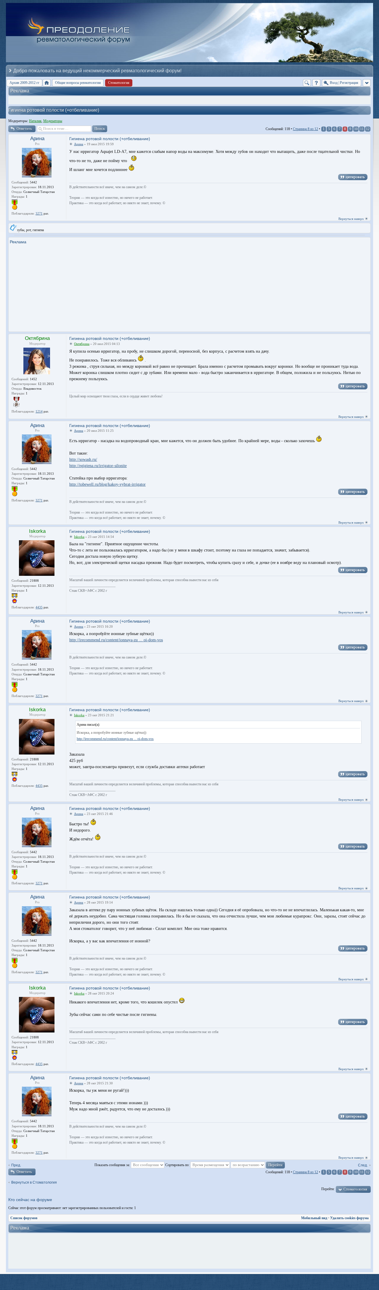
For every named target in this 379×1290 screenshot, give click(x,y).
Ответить (24, 128)
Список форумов (23, 1218)
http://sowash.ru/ (83, 459)
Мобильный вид (314, 1218)
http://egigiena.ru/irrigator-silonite (98, 465)
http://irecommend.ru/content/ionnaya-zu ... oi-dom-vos (116, 640)
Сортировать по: (177, 1165)
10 (356, 129)
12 (368, 129)
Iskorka (37, 531)
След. (363, 1165)
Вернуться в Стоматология (34, 1182)
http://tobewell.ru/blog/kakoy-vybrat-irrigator (107, 484)
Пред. (16, 1165)
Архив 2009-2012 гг (24, 83)
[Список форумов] (47, 83)
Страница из (305, 129)
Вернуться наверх (351, 218)
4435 (39, 607)
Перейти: (328, 1189)
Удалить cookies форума (349, 1218)
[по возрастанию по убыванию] (258, 1165)
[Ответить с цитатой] (352, 177)
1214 (39, 411)
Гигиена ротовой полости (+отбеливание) (53, 110)
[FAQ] (316, 83)
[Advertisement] (189, 285)
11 (362, 129)
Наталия (35, 121)
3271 (39, 213)
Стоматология (355, 1189)
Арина (37, 138)
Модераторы (52, 121)
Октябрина (37, 338)
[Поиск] (307, 83)
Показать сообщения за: (112, 1165)
